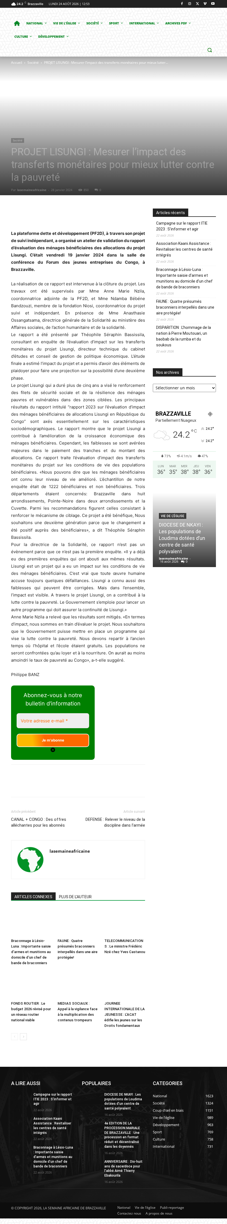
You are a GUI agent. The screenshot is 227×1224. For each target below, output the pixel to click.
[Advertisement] (89, 107)
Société (33, 62)
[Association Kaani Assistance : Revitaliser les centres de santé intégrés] (20, 1123)
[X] (197, 4)
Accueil (16, 62)
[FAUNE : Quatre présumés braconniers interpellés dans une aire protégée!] (78, 922)
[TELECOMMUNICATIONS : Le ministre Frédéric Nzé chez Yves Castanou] (124, 922)
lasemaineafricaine (32, 190)
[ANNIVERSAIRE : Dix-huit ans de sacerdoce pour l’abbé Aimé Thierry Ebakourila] (91, 1166)
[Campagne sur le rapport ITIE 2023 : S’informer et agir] (20, 1099)
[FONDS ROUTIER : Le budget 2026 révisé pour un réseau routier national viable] (31, 985)
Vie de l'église (172, 516)
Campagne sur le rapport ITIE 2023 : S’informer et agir (182, 226)
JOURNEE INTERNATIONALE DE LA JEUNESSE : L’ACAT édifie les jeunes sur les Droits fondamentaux (124, 1014)
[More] (114, 214)
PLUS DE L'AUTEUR (75, 897)
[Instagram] (190, 4)
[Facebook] (182, 4)
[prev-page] (14, 1036)
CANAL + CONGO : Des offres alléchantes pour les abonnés (38, 822)
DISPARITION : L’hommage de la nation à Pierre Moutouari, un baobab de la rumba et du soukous (183, 336)
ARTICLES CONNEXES (33, 897)
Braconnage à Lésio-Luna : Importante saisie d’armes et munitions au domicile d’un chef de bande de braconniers (31, 952)
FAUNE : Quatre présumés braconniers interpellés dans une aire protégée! (185, 307)
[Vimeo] (205, 4)
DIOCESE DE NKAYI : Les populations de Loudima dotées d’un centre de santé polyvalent (182, 538)
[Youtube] (213, 4)
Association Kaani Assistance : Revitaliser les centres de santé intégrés (184, 249)
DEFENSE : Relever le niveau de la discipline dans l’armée (115, 822)
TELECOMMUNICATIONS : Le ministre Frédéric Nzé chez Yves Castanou (124, 946)
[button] (209, 50)
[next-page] (23, 1036)
